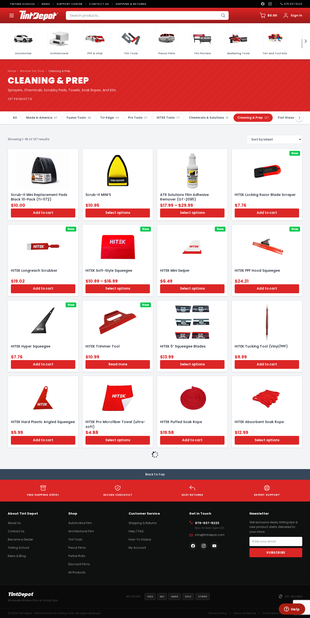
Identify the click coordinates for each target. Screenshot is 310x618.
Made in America (41, 118)
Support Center (70, 4)
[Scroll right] (299, 118)
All (15, 118)
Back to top (155, 474)
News (46, 4)
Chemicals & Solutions (208, 118)
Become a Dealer (20, 539)
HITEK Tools (168, 118)
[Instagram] (270, 4)
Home (12, 71)
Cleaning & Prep (253, 118)
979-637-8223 (207, 523)
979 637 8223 (293, 4)
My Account (137, 548)
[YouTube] (214, 546)
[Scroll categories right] (304, 41)
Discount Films (79, 564)
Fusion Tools (79, 118)
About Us (14, 523)
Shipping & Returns (131, 4)
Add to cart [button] (43, 212)
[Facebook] (262, 4)
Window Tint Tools (32, 71)
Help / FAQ (136, 531)
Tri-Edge (109, 118)
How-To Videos (140, 539)
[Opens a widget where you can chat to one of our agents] (292, 609)
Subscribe (275, 552)
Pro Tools (137, 118)
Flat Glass (288, 118)
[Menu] (12, 15)
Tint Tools (75, 539)
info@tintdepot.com (210, 535)
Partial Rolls (76, 556)
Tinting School (22, 4)
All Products (76, 572)
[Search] (223, 15)
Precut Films (77, 548)
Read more (117, 364)
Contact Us (99, 4)
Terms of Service (244, 613)
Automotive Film (80, 523)
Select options (117, 212)
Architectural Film (81, 531)
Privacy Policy (218, 613)
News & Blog (17, 556)
